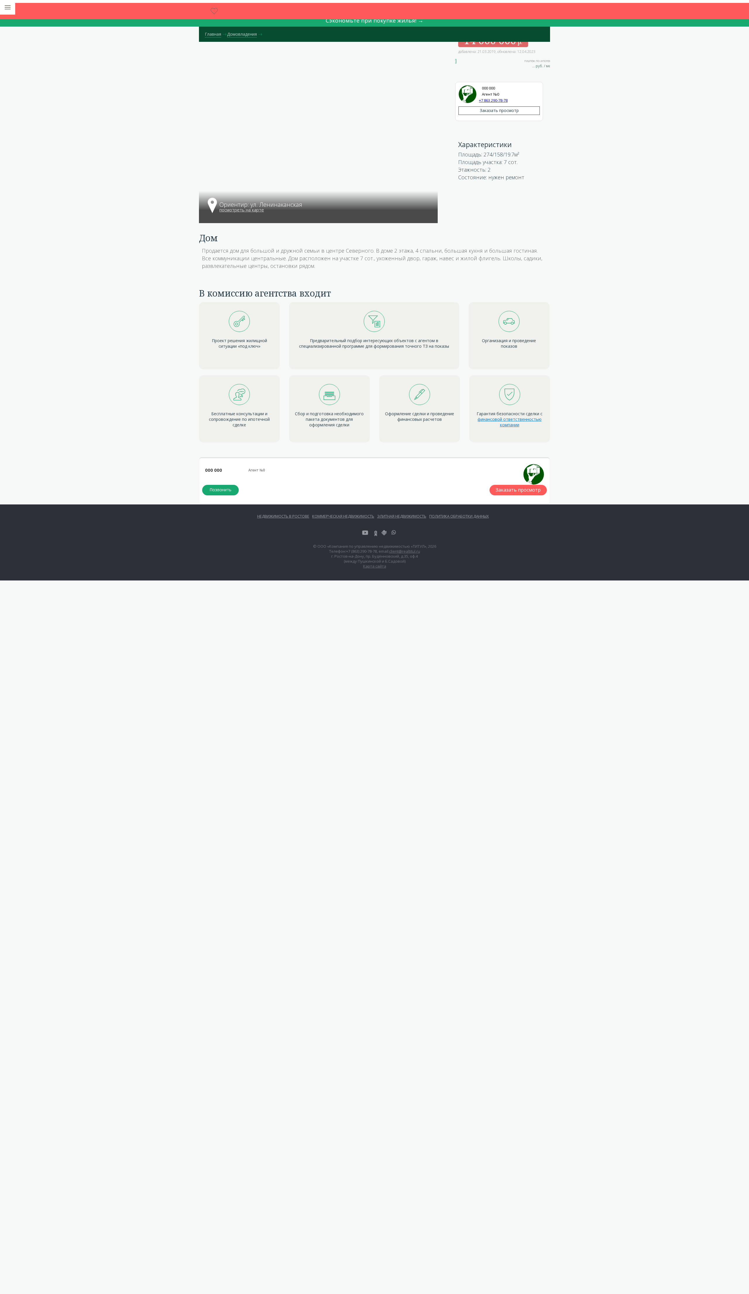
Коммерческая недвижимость (343, 516)
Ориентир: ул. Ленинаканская (260, 205)
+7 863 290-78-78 (493, 100)
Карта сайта (374, 566)
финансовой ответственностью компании (509, 422)
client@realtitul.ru (404, 551)
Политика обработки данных (459, 516)
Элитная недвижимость (401, 516)
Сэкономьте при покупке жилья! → (374, 20)
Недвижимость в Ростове (283, 516)
